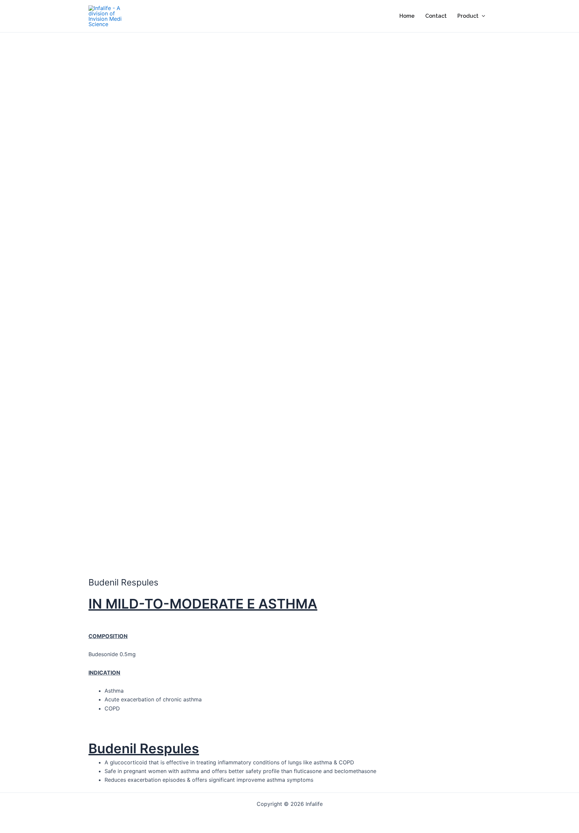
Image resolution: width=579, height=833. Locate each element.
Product (467, 16)
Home (406, 16)
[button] (481, 16)
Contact (436, 16)
